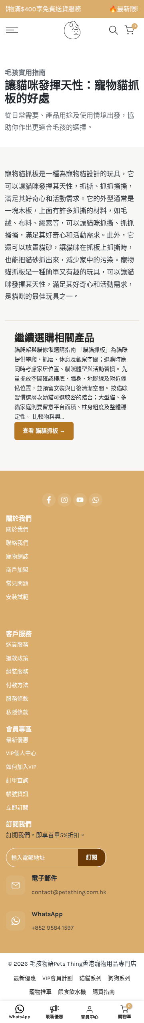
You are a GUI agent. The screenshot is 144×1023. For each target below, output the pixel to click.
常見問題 (17, 583)
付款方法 (17, 685)
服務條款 (17, 698)
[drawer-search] (113, 30)
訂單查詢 (17, 780)
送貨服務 (17, 644)
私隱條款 (17, 712)
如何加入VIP (21, 766)
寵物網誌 (17, 556)
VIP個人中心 (21, 753)
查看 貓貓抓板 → (44, 430)
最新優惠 (17, 740)
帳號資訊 (17, 794)
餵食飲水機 (72, 992)
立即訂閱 (17, 807)
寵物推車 (40, 992)
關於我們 (17, 529)
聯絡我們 (17, 543)
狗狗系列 (119, 978)
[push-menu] (12, 30)
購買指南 (103, 992)
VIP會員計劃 (57, 978)
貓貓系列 (90, 978)
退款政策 (17, 658)
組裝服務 (17, 671)
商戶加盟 (17, 569)
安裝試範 (17, 597)
